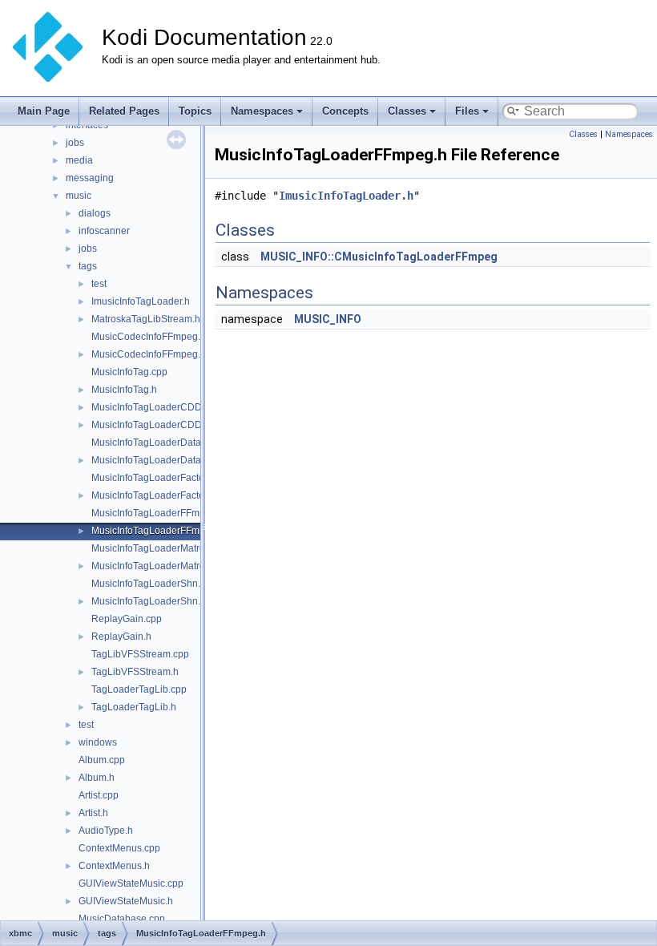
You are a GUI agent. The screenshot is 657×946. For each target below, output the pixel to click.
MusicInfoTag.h (124, 389)
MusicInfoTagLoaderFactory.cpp (160, 477)
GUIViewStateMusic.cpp (131, 883)
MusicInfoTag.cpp (129, 372)
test (99, 283)
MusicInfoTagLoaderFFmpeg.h (157, 530)
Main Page (44, 111)
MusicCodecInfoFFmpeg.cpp (153, 336)
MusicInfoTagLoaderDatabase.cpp (166, 442)
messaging (90, 178)
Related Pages (124, 111)
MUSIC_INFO (327, 319)
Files (467, 111)
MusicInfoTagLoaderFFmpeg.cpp (163, 513)
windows (98, 742)
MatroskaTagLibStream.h (145, 319)
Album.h (97, 777)
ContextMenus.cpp (119, 848)
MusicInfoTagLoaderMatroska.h (159, 566)
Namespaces (262, 111)
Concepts (345, 111)
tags (88, 266)
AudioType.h (106, 830)
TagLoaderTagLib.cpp (139, 689)
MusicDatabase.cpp (122, 918)
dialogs (95, 213)
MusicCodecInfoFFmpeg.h (148, 354)
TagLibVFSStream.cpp (140, 654)
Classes (407, 111)
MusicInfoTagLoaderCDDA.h (153, 425)
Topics (195, 111)
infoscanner (104, 230)
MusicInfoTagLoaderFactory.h (155, 495)
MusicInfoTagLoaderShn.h (148, 601)
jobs (75, 142)
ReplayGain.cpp (126, 619)
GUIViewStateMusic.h (126, 901)
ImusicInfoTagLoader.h (140, 301)
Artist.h (93, 813)
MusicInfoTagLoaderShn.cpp (153, 583)
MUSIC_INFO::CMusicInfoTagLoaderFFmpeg (379, 256)
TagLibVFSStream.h (135, 671)
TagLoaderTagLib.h (133, 707)
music (78, 195)
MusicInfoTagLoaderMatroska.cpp (165, 548)
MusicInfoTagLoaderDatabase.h (161, 460)
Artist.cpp (99, 795)
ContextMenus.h (114, 865)
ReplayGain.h (121, 636)
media (79, 160)
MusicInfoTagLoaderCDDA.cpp (159, 407)
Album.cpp (102, 760)
